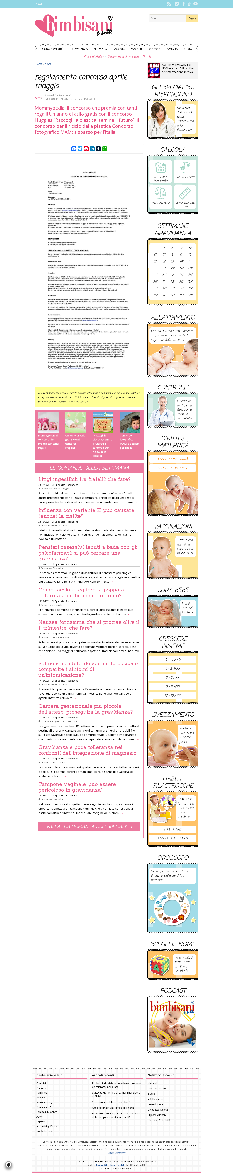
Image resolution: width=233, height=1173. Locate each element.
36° (155, 295)
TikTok (189, 4)
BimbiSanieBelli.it (74, 25)
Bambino (119, 49)
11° (155, 261)
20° (190, 268)
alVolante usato (157, 1088)
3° (172, 248)
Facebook (183, 4)
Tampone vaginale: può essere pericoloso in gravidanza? (77, 787)
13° (173, 261)
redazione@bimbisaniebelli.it (108, 1165)
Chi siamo (41, 1088)
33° (173, 288)
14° (181, 261)
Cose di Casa (155, 1104)
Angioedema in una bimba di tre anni (113, 1107)
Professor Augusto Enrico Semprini (59, 721)
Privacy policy (44, 1102)
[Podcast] (173, 1024)
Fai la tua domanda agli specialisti (89, 826)
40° (190, 295)
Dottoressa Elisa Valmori (53, 568)
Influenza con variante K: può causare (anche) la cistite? (86, 513)
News (39, 3)
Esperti (40, 1121)
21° (155, 275)
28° (172, 282)
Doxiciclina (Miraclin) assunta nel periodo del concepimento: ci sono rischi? (115, 1115)
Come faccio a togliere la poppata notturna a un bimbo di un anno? (81, 592)
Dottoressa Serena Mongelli (55, 488)
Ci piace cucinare (157, 1115)
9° (181, 255)
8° (172, 255)
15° (190, 261)
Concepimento (52, 49)
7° (164, 255)
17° (164, 268)
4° (181, 248)
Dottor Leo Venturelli (51, 604)
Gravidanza (79, 49)
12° (164, 261)
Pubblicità (42, 1092)
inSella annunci (156, 1099)
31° (155, 288)
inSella (151, 1093)
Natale (147, 57)
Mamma (155, 49)
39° (181, 295)
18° (173, 268)
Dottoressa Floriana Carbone (55, 637)
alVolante (153, 1083)
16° (155, 268)
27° (164, 282)
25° (190, 275)
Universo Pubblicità (159, 1120)
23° (173, 275)
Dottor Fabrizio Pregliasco (54, 525)
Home (39, 64)
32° (164, 288)
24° (181, 275)
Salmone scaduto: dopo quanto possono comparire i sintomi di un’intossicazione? (88, 669)
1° (155, 248)
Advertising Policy (46, 1126)
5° (190, 248)
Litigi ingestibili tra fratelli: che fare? (84, 479)
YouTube (195, 4)
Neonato (100, 49)
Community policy (46, 1111)
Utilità (187, 49)
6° (155, 255)
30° (190, 282)
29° (181, 282)
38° (172, 295)
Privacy (40, 1097)
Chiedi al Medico (94, 57)
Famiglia (172, 49)
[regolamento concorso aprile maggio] (89, 268)
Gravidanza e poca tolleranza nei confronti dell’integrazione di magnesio (87, 750)
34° (181, 288)
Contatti (41, 1083)
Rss (169, 4)
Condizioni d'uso (45, 1107)
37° (164, 295)
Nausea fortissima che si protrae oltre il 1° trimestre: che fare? (88, 625)
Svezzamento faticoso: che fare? (111, 1102)
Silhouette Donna (158, 1109)
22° (164, 275)
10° (190, 255)
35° (190, 288)
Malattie (137, 49)
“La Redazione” (63, 95)
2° (164, 248)
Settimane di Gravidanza (123, 57)
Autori (39, 1116)
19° (182, 268)
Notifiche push (44, 1131)
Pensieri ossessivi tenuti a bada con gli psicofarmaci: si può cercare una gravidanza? (88, 553)
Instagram (176, 4)
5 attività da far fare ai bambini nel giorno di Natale (116, 1094)
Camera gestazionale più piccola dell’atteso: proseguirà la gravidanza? (85, 709)
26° (155, 282)
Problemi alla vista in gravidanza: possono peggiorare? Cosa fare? (116, 1084)
